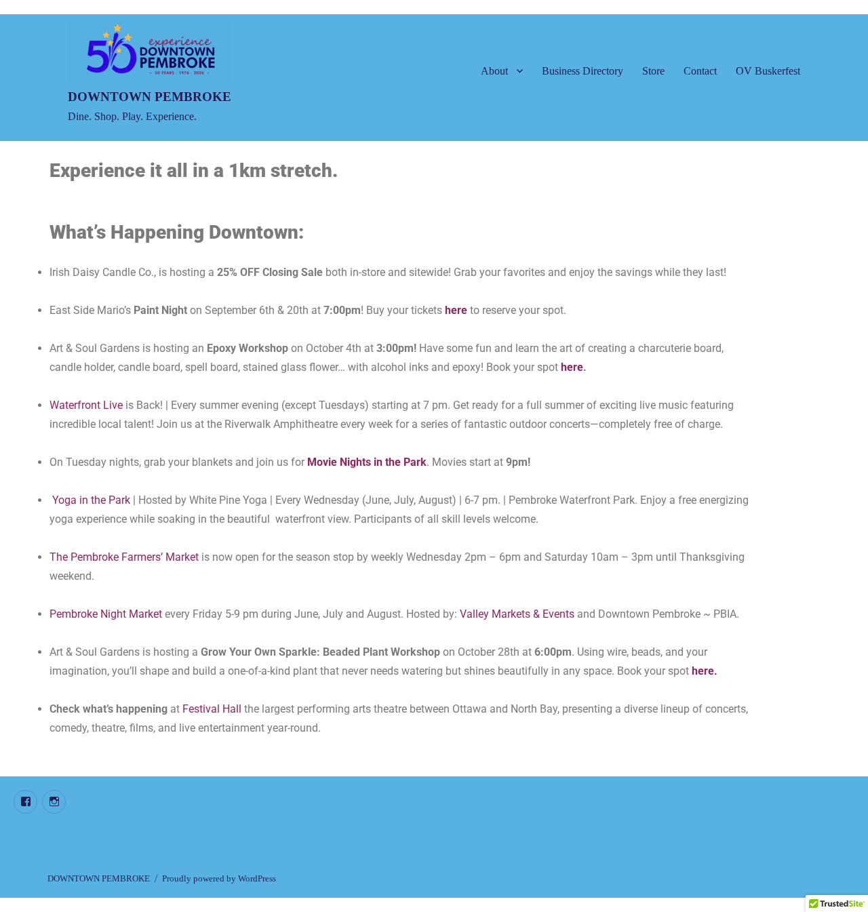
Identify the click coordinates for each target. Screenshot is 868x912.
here (456, 310)
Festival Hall (211, 708)
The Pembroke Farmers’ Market (124, 557)
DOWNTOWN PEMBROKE (149, 97)
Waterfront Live (87, 405)
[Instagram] (54, 802)
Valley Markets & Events (517, 614)
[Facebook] (25, 802)
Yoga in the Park (91, 500)
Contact (700, 71)
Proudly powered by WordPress (219, 878)
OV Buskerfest (768, 71)
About (494, 71)
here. (704, 671)
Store (653, 71)
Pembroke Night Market (106, 614)
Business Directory (582, 71)
